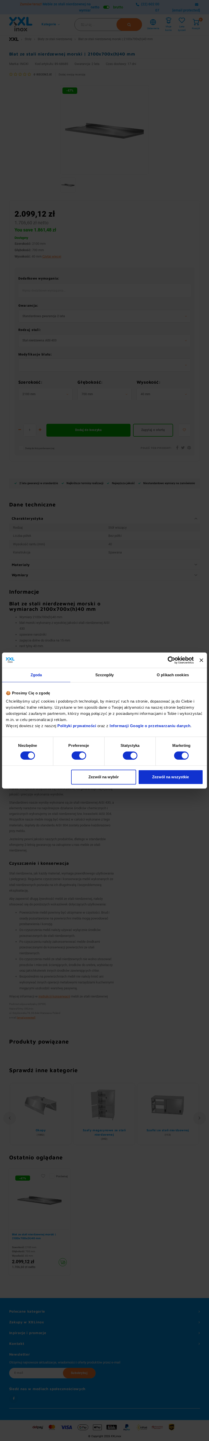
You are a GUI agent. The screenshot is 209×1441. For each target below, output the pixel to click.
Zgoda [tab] (36, 675)
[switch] (79, 755)
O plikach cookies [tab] (173, 675)
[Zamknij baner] (201, 660)
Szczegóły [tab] (104, 675)
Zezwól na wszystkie (170, 777)
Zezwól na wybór (103, 777)
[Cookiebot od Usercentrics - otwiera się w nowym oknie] (171, 660)
